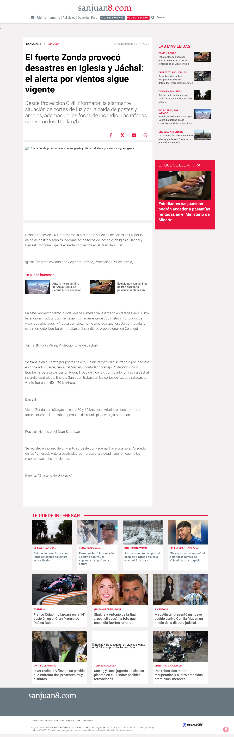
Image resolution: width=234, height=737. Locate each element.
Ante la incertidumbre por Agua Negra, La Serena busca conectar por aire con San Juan (66, 288)
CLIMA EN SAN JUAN (169, 91)
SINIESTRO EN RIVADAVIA (184, 548)
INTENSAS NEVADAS (135, 548)
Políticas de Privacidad (64, 721)
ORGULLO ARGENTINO (170, 131)
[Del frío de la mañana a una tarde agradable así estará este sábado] (52, 543)
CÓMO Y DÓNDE (167, 53)
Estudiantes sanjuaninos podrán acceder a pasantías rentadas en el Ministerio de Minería (132, 288)
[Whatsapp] (145, 135)
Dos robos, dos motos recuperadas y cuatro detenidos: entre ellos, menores (175, 79)
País (94, 17)
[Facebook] (111, 135)
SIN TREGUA (161, 609)
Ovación (83, 17)
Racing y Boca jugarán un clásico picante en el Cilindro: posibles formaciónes (119, 675)
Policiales (69, 17)
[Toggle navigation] (32, 17)
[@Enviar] (134, 135)
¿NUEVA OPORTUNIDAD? (107, 609)
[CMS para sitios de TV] (183, 725)
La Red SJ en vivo (113, 17)
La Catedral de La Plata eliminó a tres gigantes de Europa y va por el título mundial (175, 139)
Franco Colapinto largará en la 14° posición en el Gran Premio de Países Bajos (59, 618)
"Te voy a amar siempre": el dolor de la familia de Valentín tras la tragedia (187, 557)
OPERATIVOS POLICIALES (172, 72)
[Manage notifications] (226, 729)
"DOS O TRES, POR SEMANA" (168, 111)
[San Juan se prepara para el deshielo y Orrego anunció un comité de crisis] (143, 543)
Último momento (48, 17)
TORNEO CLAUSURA (45, 665)
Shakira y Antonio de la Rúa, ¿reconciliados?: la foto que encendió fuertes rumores (115, 618)
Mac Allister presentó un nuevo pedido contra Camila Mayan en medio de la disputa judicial (179, 618)
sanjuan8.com (37, 727)
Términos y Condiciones (41, 721)
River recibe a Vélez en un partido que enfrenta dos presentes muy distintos (59, 675)
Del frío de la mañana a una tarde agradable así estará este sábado (175, 98)
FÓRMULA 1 (40, 609)
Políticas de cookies (84, 721)
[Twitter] (122, 135)
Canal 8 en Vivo (139, 17)
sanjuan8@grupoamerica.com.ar (72, 730)
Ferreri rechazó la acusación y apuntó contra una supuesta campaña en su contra (97, 559)
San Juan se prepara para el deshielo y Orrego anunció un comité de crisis (142, 557)
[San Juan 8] (52, 699)
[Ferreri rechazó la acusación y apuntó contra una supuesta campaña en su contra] (97, 543)
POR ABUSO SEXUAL (90, 548)
